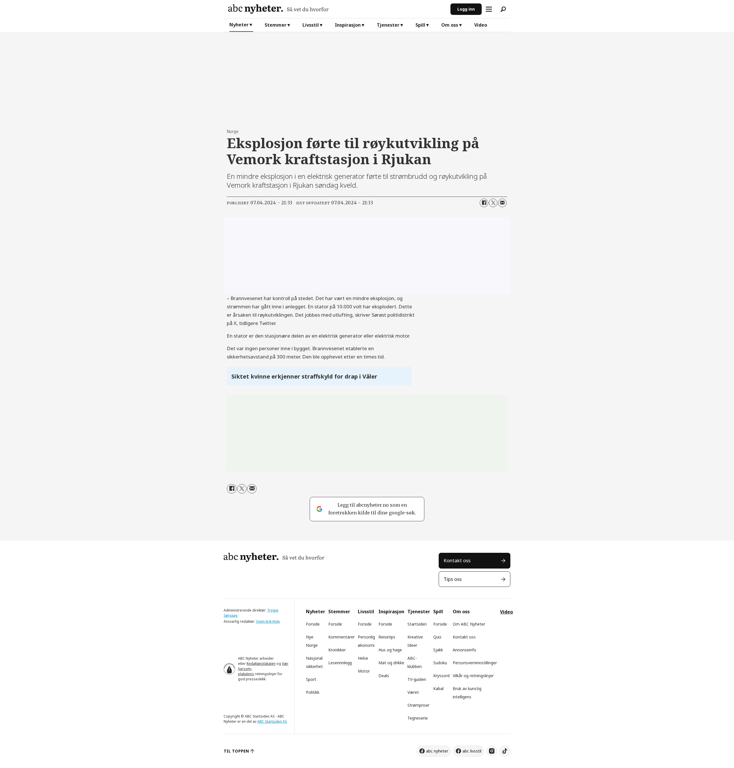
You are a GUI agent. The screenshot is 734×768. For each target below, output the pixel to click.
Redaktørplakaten (261, 663)
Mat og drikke (391, 662)
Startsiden (417, 624)
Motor (364, 671)
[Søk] (503, 9)
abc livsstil (471, 751)
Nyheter (239, 24)
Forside (313, 624)
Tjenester (388, 25)
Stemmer (275, 25)
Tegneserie (417, 718)
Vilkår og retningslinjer (473, 675)
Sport (311, 679)
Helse (363, 658)
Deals (383, 675)
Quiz (437, 637)
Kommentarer (341, 637)
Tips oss (453, 579)
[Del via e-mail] (502, 203)
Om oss (449, 25)
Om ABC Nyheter (469, 624)
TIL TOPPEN (236, 751)
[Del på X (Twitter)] (493, 203)
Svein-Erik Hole (268, 621)
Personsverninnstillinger (475, 662)
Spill (420, 25)
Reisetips (386, 637)
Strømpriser (418, 705)
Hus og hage (390, 650)
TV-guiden (416, 679)
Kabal (438, 688)
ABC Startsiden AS (272, 721)
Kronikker (337, 650)
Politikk (312, 692)
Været (413, 692)
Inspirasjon (348, 25)
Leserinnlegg (340, 662)
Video (480, 25)
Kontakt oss (457, 560)
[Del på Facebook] (484, 203)
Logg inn (466, 9)
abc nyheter (437, 751)
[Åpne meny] (489, 9)
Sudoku (440, 662)
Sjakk (438, 650)
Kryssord (441, 675)
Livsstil (310, 25)
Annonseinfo (464, 650)
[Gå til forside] (337, 9)
